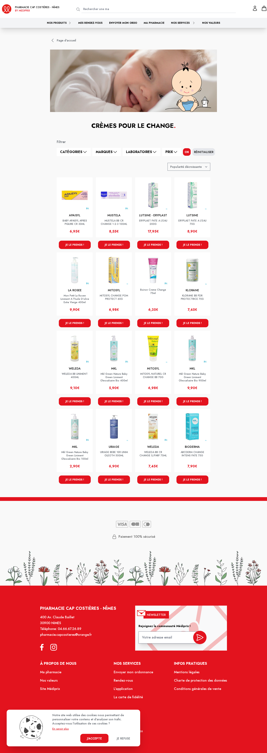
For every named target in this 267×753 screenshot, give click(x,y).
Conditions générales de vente (197, 688)
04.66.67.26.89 (69, 628)
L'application (123, 688)
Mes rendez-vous (90, 23)
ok (187, 152)
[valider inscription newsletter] (200, 637)
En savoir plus (60, 729)
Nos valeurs (211, 23)
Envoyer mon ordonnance (133, 672)
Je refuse (123, 738)
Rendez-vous (123, 680)
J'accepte (94, 738)
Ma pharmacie (154, 23)
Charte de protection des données (200, 680)
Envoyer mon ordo (123, 23)
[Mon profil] (255, 8)
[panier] (264, 8)
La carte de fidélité (128, 697)
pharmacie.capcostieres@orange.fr (66, 634)
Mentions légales (186, 672)
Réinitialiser (203, 152)
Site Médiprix (50, 688)
